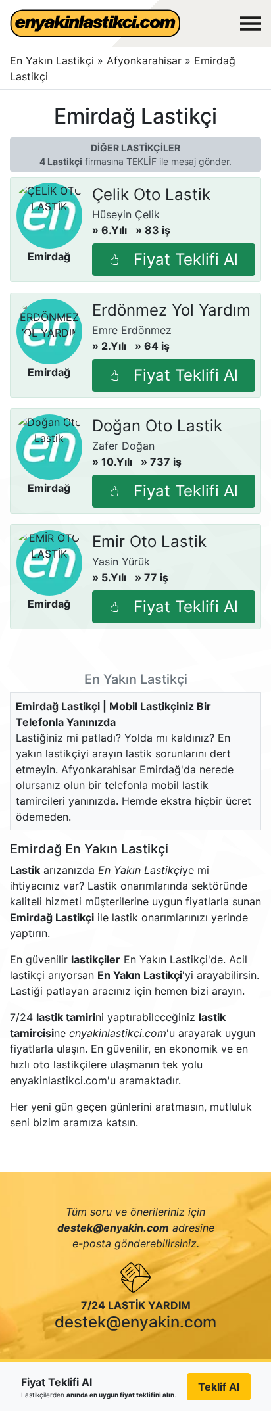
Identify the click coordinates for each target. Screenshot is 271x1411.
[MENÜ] (250, 23)
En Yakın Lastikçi (52, 60)
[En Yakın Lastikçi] (95, 23)
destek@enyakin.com (135, 1321)
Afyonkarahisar (146, 60)
